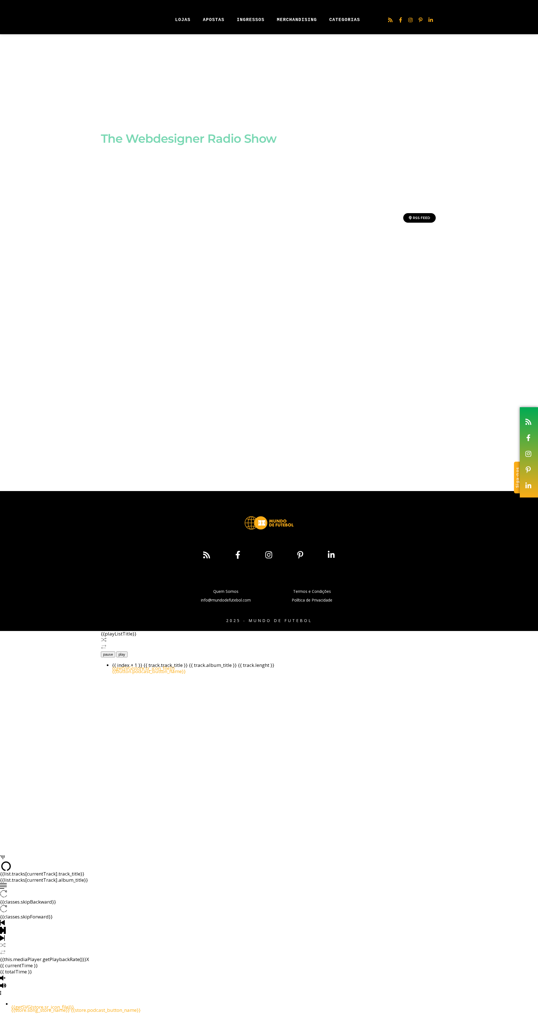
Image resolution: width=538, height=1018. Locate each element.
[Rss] (390, 20)
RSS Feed (421, 218)
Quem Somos (225, 591)
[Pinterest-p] (421, 20)
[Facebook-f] (400, 20)
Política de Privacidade (312, 600)
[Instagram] (410, 20)
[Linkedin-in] (431, 20)
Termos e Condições (312, 591)
